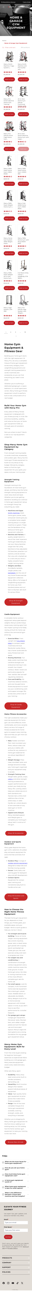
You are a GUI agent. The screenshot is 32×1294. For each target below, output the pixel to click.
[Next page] (16, 336)
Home (4, 40)
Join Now (8, 1237)
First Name (8, 1227)
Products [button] (7, 1258)
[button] (4, 7)
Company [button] (6, 1263)
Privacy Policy (13, 1248)
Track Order (27, 2)
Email (6, 1219)
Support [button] (6, 1267)
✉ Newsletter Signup (8, 2)
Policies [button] (6, 1272)
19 (25, 332)
